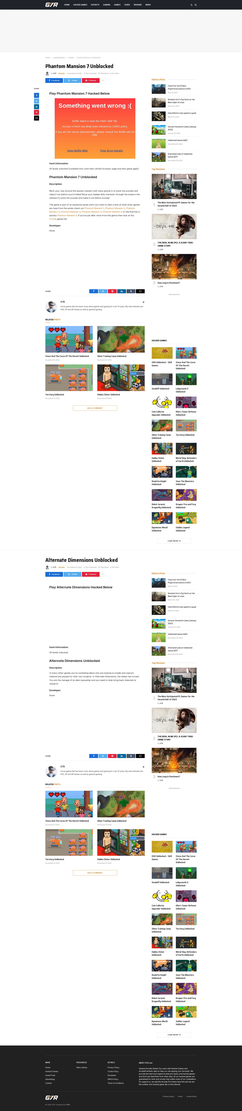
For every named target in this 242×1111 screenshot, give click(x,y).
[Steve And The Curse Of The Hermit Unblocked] (69, 339)
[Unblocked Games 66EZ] (159, 143)
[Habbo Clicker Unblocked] (121, 377)
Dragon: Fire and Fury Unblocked (186, 506)
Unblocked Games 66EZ (178, 140)
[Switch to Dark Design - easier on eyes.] (191, 5)
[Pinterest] (36, 112)
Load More (173, 541)
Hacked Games (80, 4)
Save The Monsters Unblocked (185, 483)
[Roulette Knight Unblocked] (162, 472)
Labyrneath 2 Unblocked (182, 390)
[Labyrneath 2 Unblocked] (186, 379)
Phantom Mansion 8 (67, 215)
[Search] (195, 5)
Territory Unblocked (54, 394)
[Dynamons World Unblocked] (162, 518)
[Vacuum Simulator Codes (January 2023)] (159, 130)
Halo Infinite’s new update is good (182, 113)
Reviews (138, 4)
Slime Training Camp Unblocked (111, 356)
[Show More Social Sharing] (102, 80)
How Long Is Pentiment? (169, 282)
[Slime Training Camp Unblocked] (121, 339)
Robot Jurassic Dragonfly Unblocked (161, 506)
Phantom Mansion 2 (115, 208)
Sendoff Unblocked (160, 388)
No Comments (91, 73)
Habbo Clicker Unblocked (108, 394)
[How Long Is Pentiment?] (174, 266)
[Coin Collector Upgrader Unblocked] (162, 402)
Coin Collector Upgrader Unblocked (161, 413)
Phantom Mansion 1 (94, 208)
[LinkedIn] (36, 106)
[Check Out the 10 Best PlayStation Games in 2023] (159, 89)
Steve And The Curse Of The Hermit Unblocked (67, 356)
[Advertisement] (121, 31)
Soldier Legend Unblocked (183, 529)
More (148, 4)
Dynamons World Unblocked (160, 529)
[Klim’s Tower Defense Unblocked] (186, 402)
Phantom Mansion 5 (91, 212)
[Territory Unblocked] (69, 377)
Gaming (106, 4)
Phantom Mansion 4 (70, 212)
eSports (95, 4)
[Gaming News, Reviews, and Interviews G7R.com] (51, 5)
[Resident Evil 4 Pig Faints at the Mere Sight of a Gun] (159, 102)
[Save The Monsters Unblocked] (186, 472)
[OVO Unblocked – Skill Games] (162, 353)
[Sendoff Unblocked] (162, 379)
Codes (127, 4)
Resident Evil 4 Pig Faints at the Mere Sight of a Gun (181, 101)
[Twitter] (36, 100)
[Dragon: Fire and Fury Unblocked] (186, 495)
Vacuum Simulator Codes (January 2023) (182, 128)
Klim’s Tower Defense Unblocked (186, 413)
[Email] (36, 117)
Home (67, 4)
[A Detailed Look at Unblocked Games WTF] (159, 157)
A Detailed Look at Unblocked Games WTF (180, 155)
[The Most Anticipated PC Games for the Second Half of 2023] (174, 186)
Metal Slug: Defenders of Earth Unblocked (186, 460)
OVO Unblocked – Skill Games (162, 364)
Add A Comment (95, 408)
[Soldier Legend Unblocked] (186, 518)
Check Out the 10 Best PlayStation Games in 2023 (179, 87)
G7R (54, 73)
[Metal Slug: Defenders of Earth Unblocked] (186, 449)
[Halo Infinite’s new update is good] (159, 116)
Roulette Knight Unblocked (159, 483)
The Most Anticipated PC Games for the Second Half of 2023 (176, 204)
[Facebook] (36, 95)
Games (117, 4)
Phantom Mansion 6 (112, 212)
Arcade (61, 73)
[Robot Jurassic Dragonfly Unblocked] (162, 495)
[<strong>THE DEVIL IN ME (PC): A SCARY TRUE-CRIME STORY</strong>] (174, 226)
